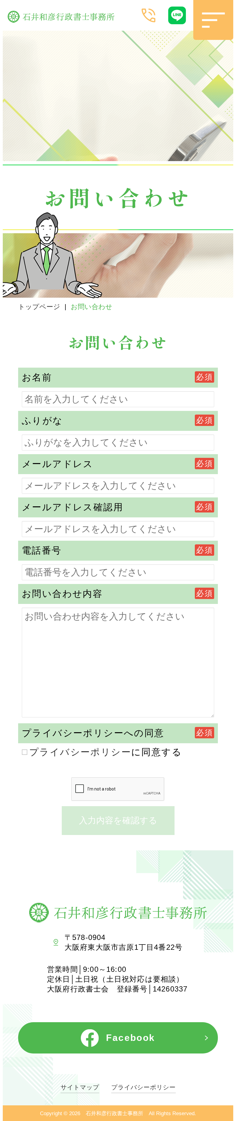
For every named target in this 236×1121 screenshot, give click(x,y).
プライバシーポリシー (80, 752)
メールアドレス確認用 (72, 507)
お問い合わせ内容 (62, 594)
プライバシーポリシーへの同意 (93, 733)
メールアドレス (57, 464)
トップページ (39, 306)
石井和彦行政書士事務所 (114, 1113)
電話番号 (42, 550)
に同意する (105, 752)
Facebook (130, 1038)
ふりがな (42, 421)
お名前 (37, 377)
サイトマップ (80, 1087)
